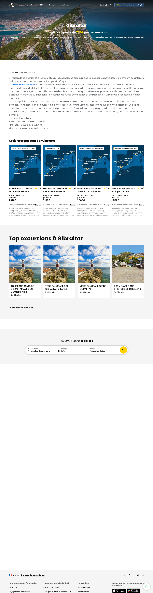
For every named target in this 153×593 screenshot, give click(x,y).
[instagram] (143, 575)
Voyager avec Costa (27, 5)
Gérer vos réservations (59, 5)
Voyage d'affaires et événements (57, 592)
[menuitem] (40, 350)
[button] (111, 5)
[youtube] (138, 575)
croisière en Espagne (24, 84)
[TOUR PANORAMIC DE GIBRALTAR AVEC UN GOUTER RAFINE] (25, 271)
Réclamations (83, 592)
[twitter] (124, 575)
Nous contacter (84, 587)
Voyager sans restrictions (19, 592)
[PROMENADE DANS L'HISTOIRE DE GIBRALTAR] (128, 271)
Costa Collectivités (51, 587)
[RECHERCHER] (106, 5)
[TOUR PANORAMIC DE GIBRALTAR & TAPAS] (59, 271)
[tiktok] (134, 575)
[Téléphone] (101, 5)
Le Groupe (13, 587)
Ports (21, 72)
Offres (42, 5)
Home (11, 72)
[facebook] (129, 575)
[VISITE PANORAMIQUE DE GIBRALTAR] (94, 271)
